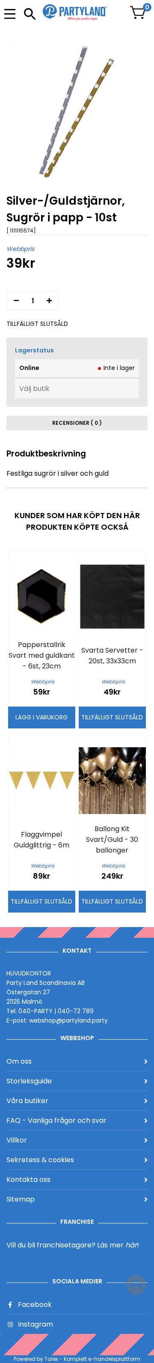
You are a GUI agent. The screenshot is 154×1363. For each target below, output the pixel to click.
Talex (51, 1359)
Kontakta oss (28, 1179)
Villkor (16, 1140)
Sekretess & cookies (40, 1160)
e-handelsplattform (114, 1359)
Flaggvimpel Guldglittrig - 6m (41, 839)
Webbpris (20, 249)
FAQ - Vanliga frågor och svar (56, 1120)
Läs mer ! (118, 1245)
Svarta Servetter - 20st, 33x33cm (112, 655)
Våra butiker (27, 1101)
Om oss (19, 1061)
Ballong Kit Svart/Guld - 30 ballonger (112, 839)
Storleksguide (29, 1081)
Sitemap (20, 1199)
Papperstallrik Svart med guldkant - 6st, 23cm (42, 655)
